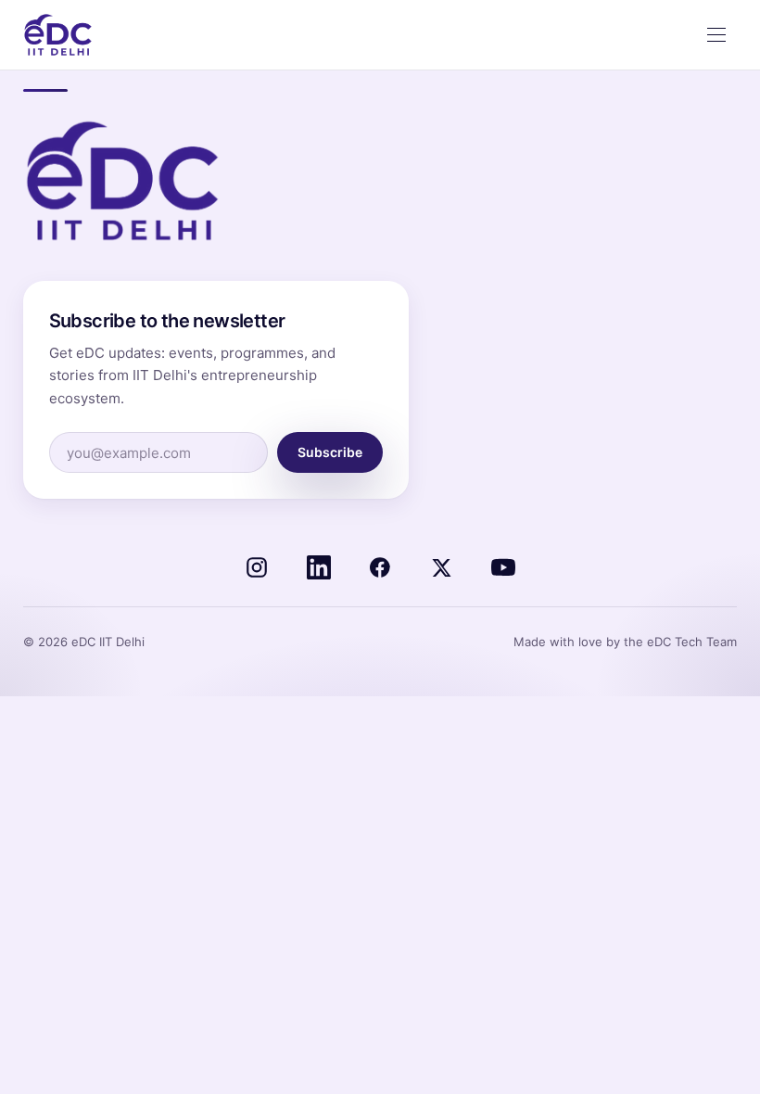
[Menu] (716, 35)
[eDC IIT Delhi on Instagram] (257, 567)
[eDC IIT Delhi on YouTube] (503, 567)
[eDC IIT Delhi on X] (441, 567)
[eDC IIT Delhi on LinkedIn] (319, 567)
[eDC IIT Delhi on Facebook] (380, 567)
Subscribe (330, 452)
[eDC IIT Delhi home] (58, 35)
